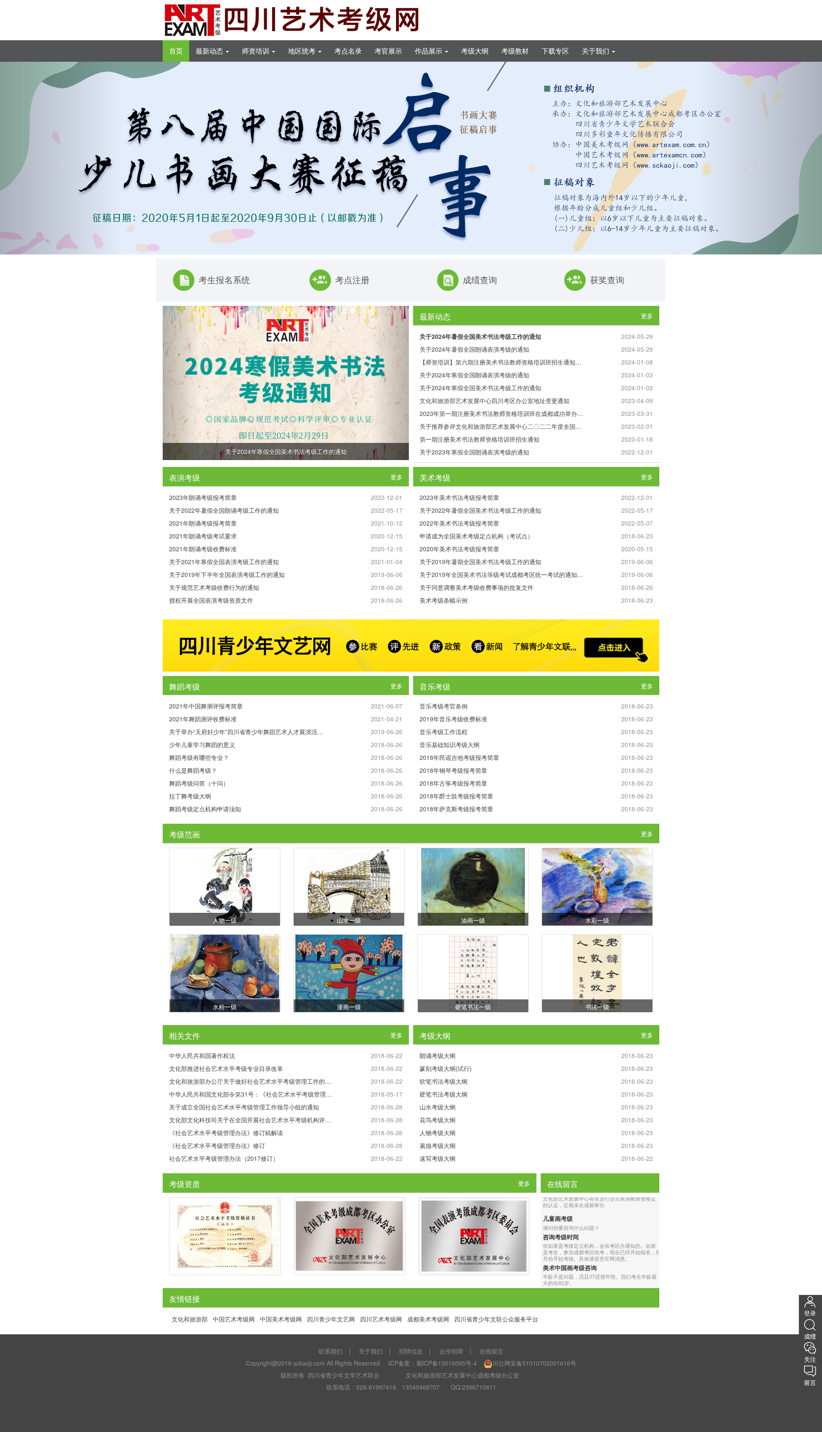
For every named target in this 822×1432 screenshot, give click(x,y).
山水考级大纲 (438, 1107)
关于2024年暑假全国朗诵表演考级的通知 (474, 349)
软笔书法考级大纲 (444, 1081)
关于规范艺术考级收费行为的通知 (214, 587)
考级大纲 (474, 51)
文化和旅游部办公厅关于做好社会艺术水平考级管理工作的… (250, 1081)
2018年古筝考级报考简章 (453, 783)
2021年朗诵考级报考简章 (203, 523)
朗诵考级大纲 (438, 1055)
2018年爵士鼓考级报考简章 (456, 796)
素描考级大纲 (438, 1145)
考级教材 (515, 51)
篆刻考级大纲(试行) (446, 1068)
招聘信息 (411, 1351)
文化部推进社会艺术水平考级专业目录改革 (226, 1068)
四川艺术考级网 (381, 1319)
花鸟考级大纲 (438, 1119)
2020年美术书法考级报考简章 (459, 548)
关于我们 (371, 1351)
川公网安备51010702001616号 (534, 1363)
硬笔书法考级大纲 (444, 1094)
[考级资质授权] (225, 1236)
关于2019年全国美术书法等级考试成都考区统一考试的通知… (501, 574)
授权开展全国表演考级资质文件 (211, 600)
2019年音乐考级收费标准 (453, 719)
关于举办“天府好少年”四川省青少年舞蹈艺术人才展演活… (246, 731)
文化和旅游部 (190, 1319)
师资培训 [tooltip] (256, 51)
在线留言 (491, 1351)
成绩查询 (480, 280)
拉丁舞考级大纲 (190, 796)
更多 (647, 315)
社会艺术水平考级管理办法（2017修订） (224, 1158)
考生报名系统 (224, 280)
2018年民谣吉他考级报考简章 (459, 757)
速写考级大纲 (438, 1158)
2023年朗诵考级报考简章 (203, 497)
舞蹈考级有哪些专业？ (199, 757)
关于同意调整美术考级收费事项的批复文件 (476, 587)
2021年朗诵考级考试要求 (203, 536)
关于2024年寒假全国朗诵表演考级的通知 (474, 375)
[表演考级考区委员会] (474, 1236)
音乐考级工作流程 (444, 731)
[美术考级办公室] (349, 1236)
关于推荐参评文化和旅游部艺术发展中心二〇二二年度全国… (500, 426)
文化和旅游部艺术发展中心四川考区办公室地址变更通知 (494, 400)
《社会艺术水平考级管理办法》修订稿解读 (226, 1132)
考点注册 (352, 280)
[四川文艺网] (411, 645)
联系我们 (330, 1351)
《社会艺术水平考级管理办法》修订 (217, 1145)
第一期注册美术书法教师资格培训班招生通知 (479, 439)
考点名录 (348, 51)
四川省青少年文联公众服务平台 (496, 1319)
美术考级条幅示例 (444, 600)
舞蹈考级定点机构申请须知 (205, 808)
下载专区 (555, 51)
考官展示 (388, 51)
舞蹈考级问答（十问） (199, 783)
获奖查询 (607, 280)
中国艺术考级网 (234, 1319)
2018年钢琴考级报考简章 (453, 770)
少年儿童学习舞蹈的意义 (202, 744)
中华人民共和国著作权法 (202, 1055)
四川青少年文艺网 (331, 1319)
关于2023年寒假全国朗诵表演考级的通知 (474, 452)
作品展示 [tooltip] (429, 51)
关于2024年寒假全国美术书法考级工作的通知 (286, 451)
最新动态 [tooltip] (210, 51)
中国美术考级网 (281, 1319)
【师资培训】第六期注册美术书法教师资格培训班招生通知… (500, 362)
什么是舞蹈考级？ (193, 770)
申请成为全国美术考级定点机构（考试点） (476, 536)
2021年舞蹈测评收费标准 (203, 719)
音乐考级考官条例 (444, 706)
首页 (176, 51)
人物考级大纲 (438, 1132)
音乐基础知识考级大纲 (450, 744)
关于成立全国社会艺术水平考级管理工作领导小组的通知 (244, 1107)
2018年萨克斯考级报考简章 (456, 808)
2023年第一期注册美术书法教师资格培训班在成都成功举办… (501, 413)
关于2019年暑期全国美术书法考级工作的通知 (480, 561)
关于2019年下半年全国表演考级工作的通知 (227, 574)
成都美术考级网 (428, 1319)
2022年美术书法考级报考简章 (459, 523)
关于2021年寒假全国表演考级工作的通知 (224, 561)
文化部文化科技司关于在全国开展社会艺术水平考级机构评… (250, 1119)
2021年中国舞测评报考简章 (206, 706)
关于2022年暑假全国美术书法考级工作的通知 (480, 510)
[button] (61, 157)
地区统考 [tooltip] (302, 51)
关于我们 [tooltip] (596, 51)
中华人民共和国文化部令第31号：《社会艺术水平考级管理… (250, 1094)
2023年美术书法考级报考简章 (459, 497)
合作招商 (451, 1351)
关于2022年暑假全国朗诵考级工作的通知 (224, 510)
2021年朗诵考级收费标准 (203, 548)
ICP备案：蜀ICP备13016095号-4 (432, 1363)
